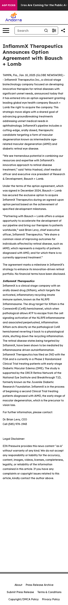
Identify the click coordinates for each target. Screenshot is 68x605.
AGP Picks (8, 5)
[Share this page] (63, 30)
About (18, 584)
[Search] (46, 30)
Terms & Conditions (49, 592)
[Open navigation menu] (6, 30)
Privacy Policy (51, 599)
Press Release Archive (39, 584)
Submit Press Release (20, 592)
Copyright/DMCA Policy (23, 599)
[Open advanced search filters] (54, 30)
